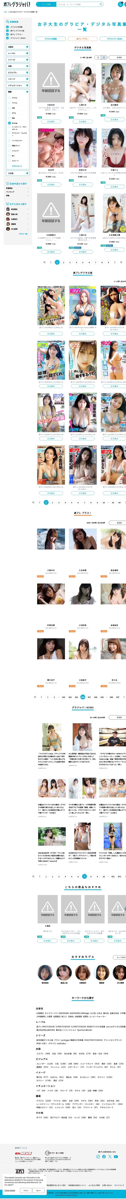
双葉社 (85, 1016)
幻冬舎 (99, 1013)
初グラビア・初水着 (61, 1117)
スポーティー (76, 1067)
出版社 (10, 47)
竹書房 (49, 1016)
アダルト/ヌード (17, 166)
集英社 (106, 1013)
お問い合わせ (107, 1185)
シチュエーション (15, 85)
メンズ (80, 1117)
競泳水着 (71, 1053)
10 (104, 502)
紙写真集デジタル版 (44, 1040)
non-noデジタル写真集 (116, 1026)
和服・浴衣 (101, 1053)
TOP (5, 12)
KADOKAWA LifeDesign (79, 1013)
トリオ (53, 1090)
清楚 (58, 1080)
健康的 (42, 1067)
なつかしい (88, 1077)
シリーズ (11, 59)
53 (113, 502)
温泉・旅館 (95, 1090)
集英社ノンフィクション (66, 1030)
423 (63, 697)
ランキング (10, 192)
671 (113, 876)
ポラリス (52, 1043)
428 (95, 697)
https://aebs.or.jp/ (34, 1173)
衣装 (10, 66)
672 (119, 876)
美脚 (107, 1063)
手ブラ (42, 1117)
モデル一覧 (23, 234)
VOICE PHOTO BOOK (93, 1040)
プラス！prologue (62, 1040)
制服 (57, 1053)
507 (117, 697)
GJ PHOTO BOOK (78, 1026)
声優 (13, 118)
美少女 (42, 1077)
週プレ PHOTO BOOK (45, 1026)
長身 (119, 1063)
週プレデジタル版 (17, 30)
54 (119, 502)
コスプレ (43, 1053)
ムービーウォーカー (97, 1016)
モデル (14, 113)
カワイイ (105, 1077)
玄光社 (93, 1013)
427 (89, 697)
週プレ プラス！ (16, 34)
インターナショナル (97, 1067)
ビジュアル (12, 72)
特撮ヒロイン (16, 146)
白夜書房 (78, 1016)
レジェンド (15, 151)
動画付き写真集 (77, 1040)
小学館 (123, 1013)
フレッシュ (58, 1067)
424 (70, 697)
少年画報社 (41, 1016)
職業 (10, 92)
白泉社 (71, 1016)
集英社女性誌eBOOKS (45, 1030)
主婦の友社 (114, 1013)
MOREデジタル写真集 (96, 1026)
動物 (93, 1117)
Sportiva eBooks (84, 1030)
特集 (7, 195)
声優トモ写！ (41, 1043)
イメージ (11, 79)
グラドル (14, 98)
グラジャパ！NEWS (18, 38)
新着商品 (9, 188)
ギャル (116, 1067)
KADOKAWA (64, 1013)
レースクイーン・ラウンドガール (19, 128)
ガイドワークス (51, 1013)
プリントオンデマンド (112, 1040)
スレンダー (45, 1063)
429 (102, 697)
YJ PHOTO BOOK (63, 1026)
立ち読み (51, 121)
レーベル (11, 53)
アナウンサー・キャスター (19, 134)
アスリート (15, 161)
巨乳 (61, 1063)
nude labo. (61, 1043)
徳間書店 (57, 1016)
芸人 (13, 156)
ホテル (81, 1090)
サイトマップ (119, 1185)
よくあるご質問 (94, 1185)
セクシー (44, 1080)
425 (76, 697)
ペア (41, 1090)
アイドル (14, 103)
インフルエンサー (17, 140)
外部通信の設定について (77, 1185)
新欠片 (64, 1016)
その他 (10, 173)
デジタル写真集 (16, 27)
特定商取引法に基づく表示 (56, 1185)
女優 (13, 108)
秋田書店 (40, 1013)
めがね (85, 1053)
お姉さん (57, 1077)
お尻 (73, 1063)
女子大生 (14, 123)
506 (111, 697)
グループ (67, 1090)
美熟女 (72, 1077)
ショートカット (90, 1063)
